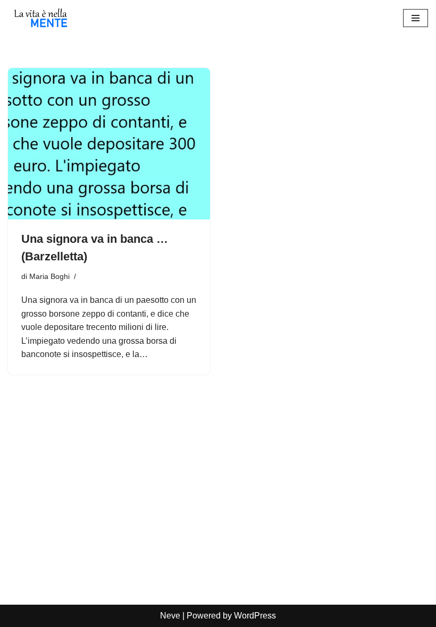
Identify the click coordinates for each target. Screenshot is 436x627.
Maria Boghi (49, 276)
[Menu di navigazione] (415, 18)
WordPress (255, 615)
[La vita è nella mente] (40, 18)
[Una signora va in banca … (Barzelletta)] (109, 143)
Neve (170, 615)
